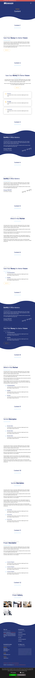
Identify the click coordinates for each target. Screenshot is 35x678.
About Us (7, 50)
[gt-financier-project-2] (17, 607)
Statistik (22, 672)
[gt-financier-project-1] (8, 607)
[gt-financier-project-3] (27, 607)
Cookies (9, 663)
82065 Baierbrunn (23, 664)
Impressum (5, 663)
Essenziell (14, 672)
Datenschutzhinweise (15, 663)
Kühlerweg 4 (17, 664)
